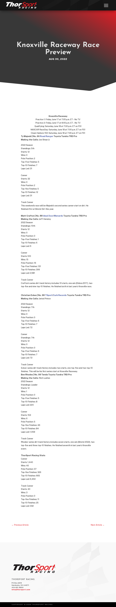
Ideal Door (48, 216)
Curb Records (60, 295)
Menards (58, 216)
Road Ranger (46, 136)
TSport (48, 295)
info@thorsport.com (21, 590)
